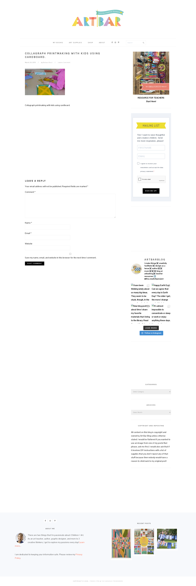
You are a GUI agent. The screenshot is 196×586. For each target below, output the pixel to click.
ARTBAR (98, 18)
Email (28, 233)
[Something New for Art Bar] (121, 557)
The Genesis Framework (112, 581)
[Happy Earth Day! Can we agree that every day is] (161, 293)
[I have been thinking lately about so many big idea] (140, 293)
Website (28, 243)
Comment (30, 192)
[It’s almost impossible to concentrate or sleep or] (161, 313)
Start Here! (151, 101)
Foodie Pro (94, 581)
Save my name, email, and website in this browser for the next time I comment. (60, 257)
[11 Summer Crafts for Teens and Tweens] (144, 553)
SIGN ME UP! (151, 191)
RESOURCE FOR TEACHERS (151, 97)
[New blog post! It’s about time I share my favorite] (140, 313)
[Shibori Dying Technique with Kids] (167, 548)
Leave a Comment (64, 62)
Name (28, 223)
